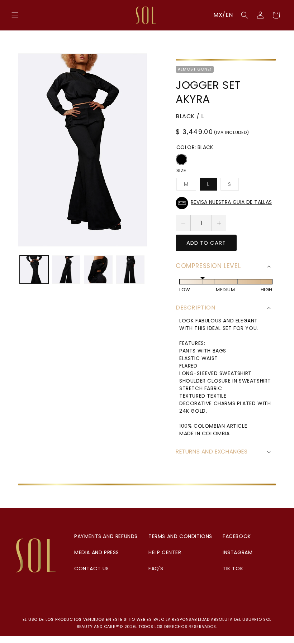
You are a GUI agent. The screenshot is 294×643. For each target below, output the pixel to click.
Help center (164, 552)
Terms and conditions (180, 536)
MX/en (223, 15)
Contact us (91, 568)
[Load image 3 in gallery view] (98, 269)
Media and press (96, 552)
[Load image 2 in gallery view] (66, 269)
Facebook (237, 536)
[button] (15, 15)
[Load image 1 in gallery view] (34, 269)
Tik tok (233, 568)
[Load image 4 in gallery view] (130, 269)
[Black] (181, 159)
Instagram (237, 552)
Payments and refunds (106, 536)
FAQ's (155, 568)
